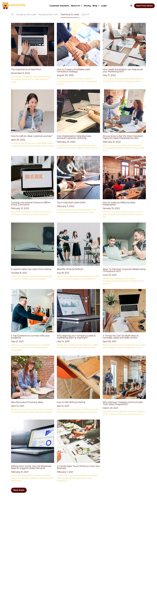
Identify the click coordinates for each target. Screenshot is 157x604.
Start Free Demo (144, 6)
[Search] (131, 6)
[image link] (14, 6)
